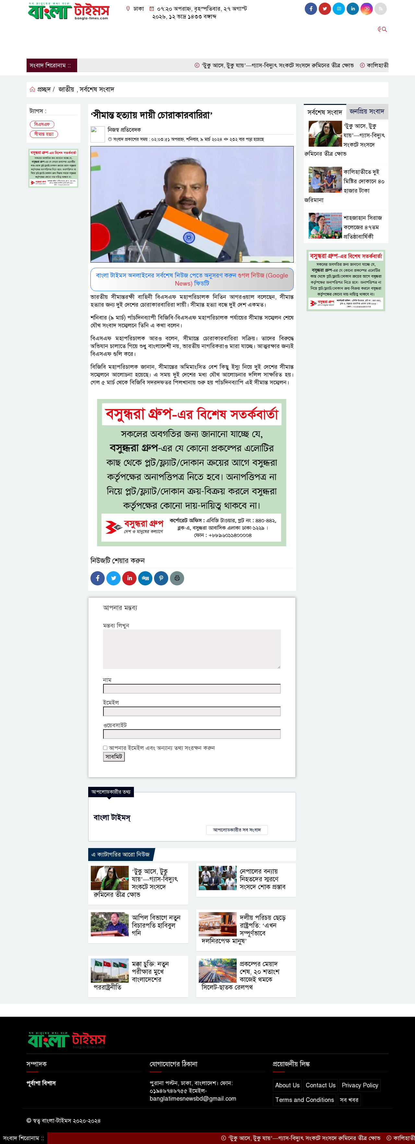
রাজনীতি (87, 29)
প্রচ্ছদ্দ (36, 29)
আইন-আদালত (180, 29)
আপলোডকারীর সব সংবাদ (237, 830)
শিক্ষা (35, 46)
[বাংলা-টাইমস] (69, 9)
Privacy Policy (360, 1085)
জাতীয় (66, 89)
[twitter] (325, 9)
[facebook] (311, 9)
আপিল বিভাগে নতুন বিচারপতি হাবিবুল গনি (156, 925)
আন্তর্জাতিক (143, 29)
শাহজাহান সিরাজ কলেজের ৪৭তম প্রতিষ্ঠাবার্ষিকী (363, 227)
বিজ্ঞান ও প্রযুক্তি (246, 29)
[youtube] (367, 9)
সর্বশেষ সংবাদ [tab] (325, 112)
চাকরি (56, 46)
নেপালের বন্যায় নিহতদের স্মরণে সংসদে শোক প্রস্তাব (263, 879)
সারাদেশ (59, 29)
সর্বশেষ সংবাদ (97, 89)
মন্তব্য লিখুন (116, 625)
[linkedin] (353, 9)
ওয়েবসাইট (115, 725)
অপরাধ (212, 29)
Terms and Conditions (304, 1100)
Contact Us (321, 1085)
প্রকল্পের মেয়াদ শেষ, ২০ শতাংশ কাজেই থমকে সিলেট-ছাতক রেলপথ (240, 975)
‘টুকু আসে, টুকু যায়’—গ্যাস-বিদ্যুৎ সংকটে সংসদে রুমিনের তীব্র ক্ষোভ (252, 65)
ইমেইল (111, 702)
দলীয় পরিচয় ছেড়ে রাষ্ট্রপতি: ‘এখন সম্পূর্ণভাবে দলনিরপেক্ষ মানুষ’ (244, 929)
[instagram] (339, 9)
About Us (287, 1085)
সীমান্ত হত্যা (43, 134)
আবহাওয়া (283, 29)
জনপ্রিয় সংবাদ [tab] (367, 112)
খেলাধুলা (312, 29)
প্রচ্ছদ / (45, 89)
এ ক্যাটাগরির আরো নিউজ (120, 854)
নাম (107, 680)
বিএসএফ (42, 124)
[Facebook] (97, 578)
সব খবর (349, 1100)
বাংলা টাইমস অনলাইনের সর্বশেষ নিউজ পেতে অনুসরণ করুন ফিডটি (192, 279)
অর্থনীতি (114, 29)
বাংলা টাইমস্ (112, 817)
